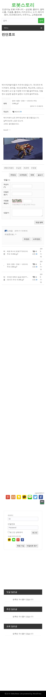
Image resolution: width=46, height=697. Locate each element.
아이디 (10, 515)
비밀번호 (11, 524)
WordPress (37, 694)
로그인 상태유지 (16, 532)
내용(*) (6, 213)
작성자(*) (6, 185)
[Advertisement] (23, 60)
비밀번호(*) (6, 193)
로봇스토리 (23, 5)
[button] (13, 112)
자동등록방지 (6, 202)
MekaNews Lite (17, 694)
